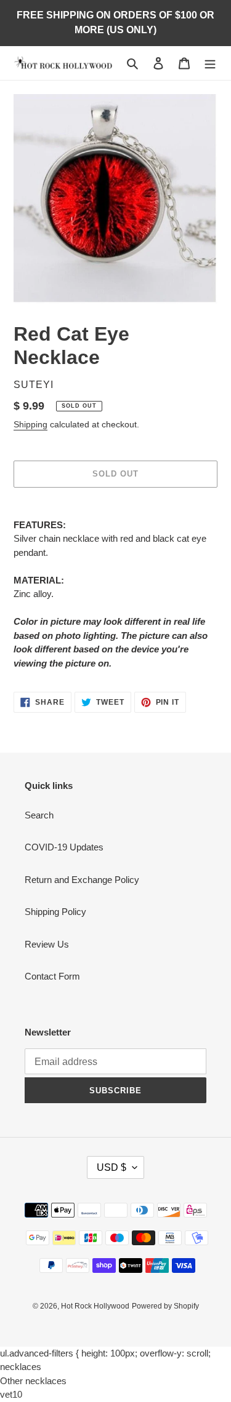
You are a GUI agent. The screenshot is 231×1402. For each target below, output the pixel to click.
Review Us (47, 944)
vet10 (11, 1394)
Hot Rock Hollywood (95, 1306)
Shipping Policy (55, 911)
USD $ (111, 1167)
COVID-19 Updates (64, 847)
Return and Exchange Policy (82, 879)
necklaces (20, 1366)
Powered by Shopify (165, 1306)
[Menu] (210, 63)
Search (39, 815)
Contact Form (52, 976)
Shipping (30, 424)
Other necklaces (33, 1381)
